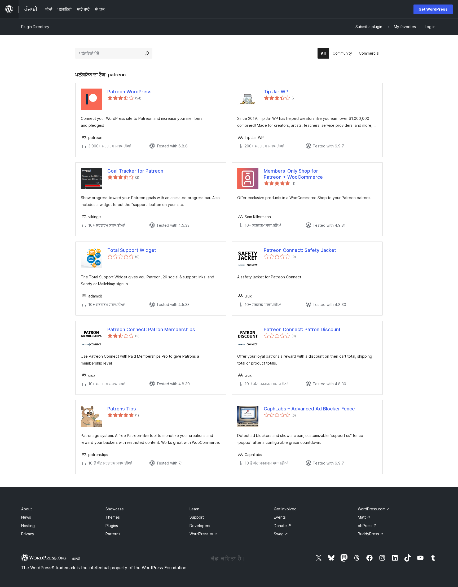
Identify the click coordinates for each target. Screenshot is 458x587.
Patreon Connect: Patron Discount (302, 329)
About (26, 509)
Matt (364, 517)
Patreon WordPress (129, 91)
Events (280, 517)
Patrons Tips (121, 408)
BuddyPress (371, 534)
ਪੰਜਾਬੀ (76, 559)
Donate (282, 525)
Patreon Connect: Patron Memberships (151, 329)
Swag (281, 534)
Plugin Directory (35, 26)
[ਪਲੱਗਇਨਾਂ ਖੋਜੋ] (147, 53)
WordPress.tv (204, 534)
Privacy (27, 534)
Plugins (111, 525)
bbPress (367, 525)
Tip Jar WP (276, 91)
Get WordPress (433, 9)
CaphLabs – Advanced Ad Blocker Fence (309, 408)
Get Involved (285, 509)
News (26, 517)
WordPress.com (374, 509)
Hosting (28, 525)
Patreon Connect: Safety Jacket (300, 250)
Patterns (112, 534)
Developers (200, 525)
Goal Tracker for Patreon (135, 171)
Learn (194, 509)
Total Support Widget (131, 250)
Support (197, 517)
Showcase (114, 509)
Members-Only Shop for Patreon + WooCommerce (293, 174)
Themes (112, 517)
